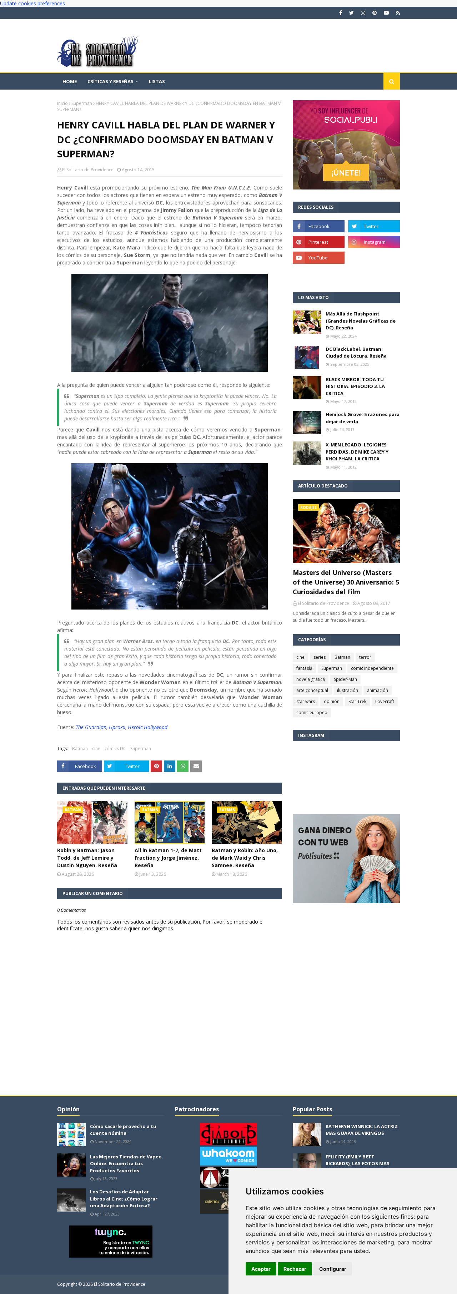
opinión (332, 701)
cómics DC (115, 748)
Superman (81, 103)
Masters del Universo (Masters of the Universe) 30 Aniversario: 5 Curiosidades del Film (346, 582)
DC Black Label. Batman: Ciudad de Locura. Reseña (356, 352)
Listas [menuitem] (157, 81)
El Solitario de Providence (88, 170)
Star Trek (357, 701)
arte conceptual (312, 690)
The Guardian (91, 727)
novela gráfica (310, 679)
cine (96, 748)
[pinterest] (374, 13)
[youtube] (386, 13)
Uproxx (117, 727)
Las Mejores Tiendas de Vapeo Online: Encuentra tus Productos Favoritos (126, 1163)
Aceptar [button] (261, 1269)
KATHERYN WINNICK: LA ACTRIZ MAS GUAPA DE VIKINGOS (362, 1130)
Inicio (62, 103)
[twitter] (351, 13)
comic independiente (372, 668)
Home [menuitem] (69, 81)
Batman (80, 748)
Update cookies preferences (32, 3)
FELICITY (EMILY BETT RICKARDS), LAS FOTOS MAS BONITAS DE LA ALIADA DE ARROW (358, 1167)
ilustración (347, 690)
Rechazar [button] (294, 1269)
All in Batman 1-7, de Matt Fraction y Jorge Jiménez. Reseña (168, 858)
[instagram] (363, 13)
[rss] (397, 13)
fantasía (304, 668)
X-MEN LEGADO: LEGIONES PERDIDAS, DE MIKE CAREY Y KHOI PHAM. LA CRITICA (357, 451)
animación (377, 690)
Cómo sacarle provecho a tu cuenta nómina (123, 1130)
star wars (305, 701)
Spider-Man (345, 679)
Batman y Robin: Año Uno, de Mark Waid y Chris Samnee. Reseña (245, 858)
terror (365, 657)
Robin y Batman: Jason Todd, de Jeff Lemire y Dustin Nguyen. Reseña (87, 858)
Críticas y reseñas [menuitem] (110, 81)
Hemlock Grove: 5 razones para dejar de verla (363, 418)
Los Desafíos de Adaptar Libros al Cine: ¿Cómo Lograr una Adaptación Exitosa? (123, 1198)
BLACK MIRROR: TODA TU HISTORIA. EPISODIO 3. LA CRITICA (355, 386)
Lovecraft (384, 701)
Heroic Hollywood (147, 727)
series (319, 657)
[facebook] (340, 13)
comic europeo (311, 712)
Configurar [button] (332, 1269)
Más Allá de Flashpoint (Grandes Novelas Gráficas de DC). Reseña (361, 320)
